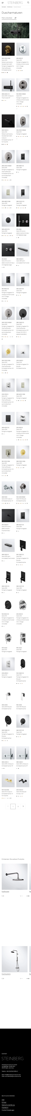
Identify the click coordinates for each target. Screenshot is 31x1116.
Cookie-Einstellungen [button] (8, 1110)
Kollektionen (9, 7)
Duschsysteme (6, 974)
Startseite (4, 7)
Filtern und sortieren (7, 18)
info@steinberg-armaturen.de (12, 1075)
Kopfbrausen (5, 891)
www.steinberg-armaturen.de (13, 1076)
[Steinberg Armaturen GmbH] (15, 2)
